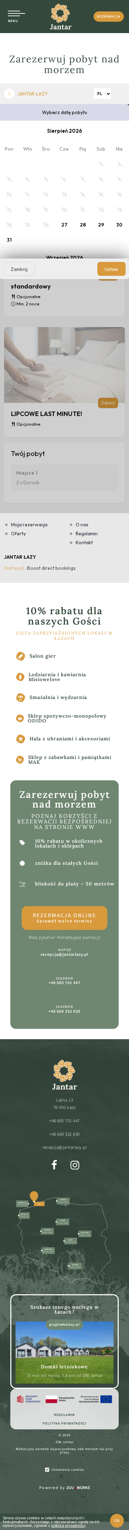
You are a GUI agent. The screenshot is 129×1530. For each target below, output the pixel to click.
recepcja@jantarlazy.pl (64, 1147)
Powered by (64, 1488)
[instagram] (75, 1165)
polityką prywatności (68, 1525)
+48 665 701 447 (64, 1121)
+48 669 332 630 (64, 1134)
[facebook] (54, 1165)
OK (117, 1521)
